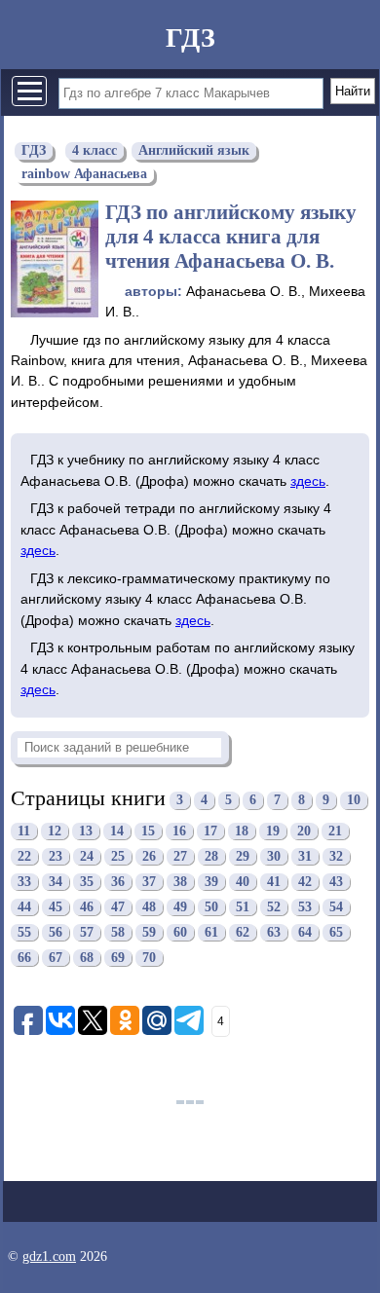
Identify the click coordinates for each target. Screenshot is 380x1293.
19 (273, 831)
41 (274, 881)
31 (305, 856)
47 (118, 907)
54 (336, 907)
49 (180, 907)
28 (211, 856)
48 (149, 907)
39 (211, 881)
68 (87, 957)
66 (24, 957)
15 (148, 831)
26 (149, 856)
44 (24, 907)
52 (274, 907)
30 (274, 856)
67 (55, 957)
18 (241, 831)
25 (118, 856)
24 (87, 856)
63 (274, 932)
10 (354, 801)
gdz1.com (49, 1256)
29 (242, 856)
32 (336, 856)
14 (117, 831)
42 (305, 881)
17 (210, 831)
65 (336, 932)
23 (55, 856)
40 (242, 881)
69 (118, 957)
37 (149, 881)
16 (179, 831)
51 (242, 907)
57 (87, 932)
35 (87, 881)
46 (87, 907)
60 (180, 932)
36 (118, 881)
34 (55, 881)
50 (211, 907)
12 (54, 831)
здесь (307, 481)
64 (305, 932)
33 (24, 881)
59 (149, 932)
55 (24, 932)
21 (335, 831)
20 (304, 831)
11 (24, 831)
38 (180, 881)
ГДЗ (190, 37)
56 (55, 932)
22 (24, 856)
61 (211, 932)
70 (149, 957)
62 (242, 932)
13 (86, 831)
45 (55, 907)
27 (180, 856)
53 (305, 907)
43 (336, 881)
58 (118, 932)
